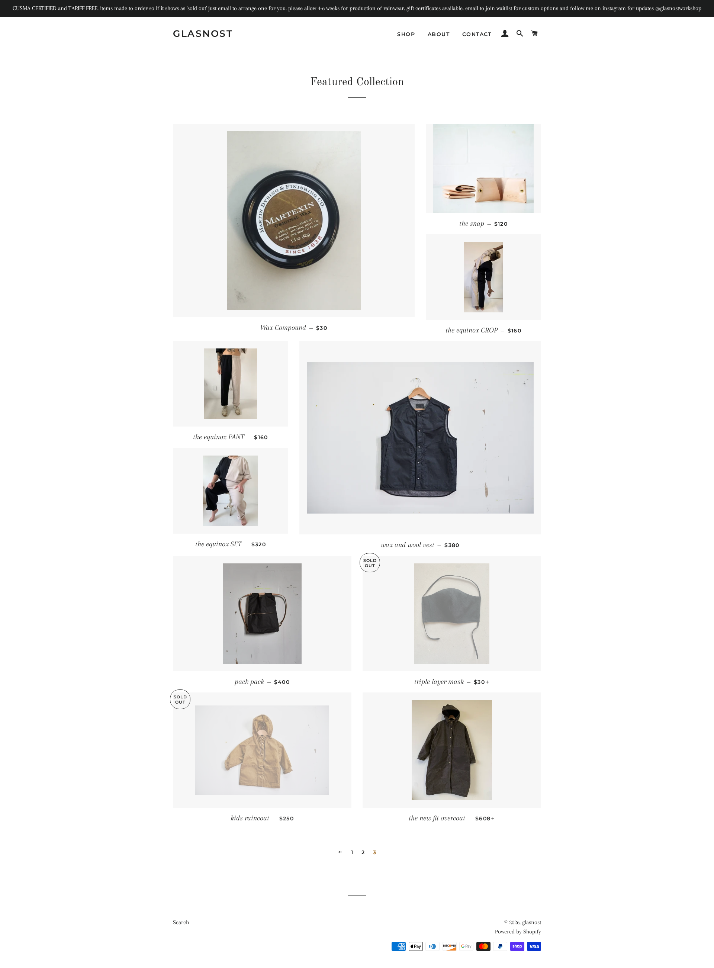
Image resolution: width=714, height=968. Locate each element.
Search (181, 922)
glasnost (203, 33)
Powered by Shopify (518, 931)
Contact (477, 34)
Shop (406, 34)
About (439, 34)
